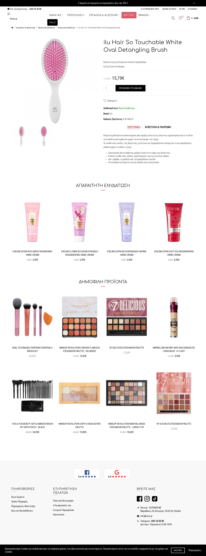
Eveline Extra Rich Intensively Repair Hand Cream (126, 253)
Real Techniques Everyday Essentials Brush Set (32, 349)
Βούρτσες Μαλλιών (66, 27)
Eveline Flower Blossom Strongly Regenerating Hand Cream (79, 253)
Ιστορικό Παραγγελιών (63, 510)
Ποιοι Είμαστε (17, 497)
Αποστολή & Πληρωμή (158, 127)
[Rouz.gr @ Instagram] (146, 500)
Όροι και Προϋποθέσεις (22, 510)
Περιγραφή (133, 127)
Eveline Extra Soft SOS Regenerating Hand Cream (174, 253)
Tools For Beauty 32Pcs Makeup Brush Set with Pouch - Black (32, 425)
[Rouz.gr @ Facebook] (139, 500)
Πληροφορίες (194, 550)
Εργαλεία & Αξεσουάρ (25, 27)
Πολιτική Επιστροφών (63, 500)
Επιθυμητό (112, 100)
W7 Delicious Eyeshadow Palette (126, 347)
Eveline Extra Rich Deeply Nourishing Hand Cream (32, 253)
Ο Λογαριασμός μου (150, 9)
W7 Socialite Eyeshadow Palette (174, 423)
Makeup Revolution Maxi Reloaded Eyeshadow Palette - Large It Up (126, 425)
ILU (111, 113)
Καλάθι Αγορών (169, 9)
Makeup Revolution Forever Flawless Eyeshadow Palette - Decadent (79, 349)
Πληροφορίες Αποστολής (23, 506)
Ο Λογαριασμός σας (62, 505)
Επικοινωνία (58, 514)
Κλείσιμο (178, 550)
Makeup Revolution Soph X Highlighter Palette (80, 425)
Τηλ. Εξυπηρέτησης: (25, 9)
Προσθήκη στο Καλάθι (130, 88)
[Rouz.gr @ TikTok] (153, 500)
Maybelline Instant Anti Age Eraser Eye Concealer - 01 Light (174, 349)
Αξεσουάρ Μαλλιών (46, 27)
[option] (21, 136)
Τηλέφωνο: (152, 521)
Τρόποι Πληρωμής (19, 501)
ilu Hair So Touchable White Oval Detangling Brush (99, 27)
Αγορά (182, 9)
